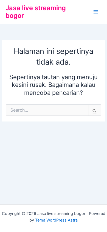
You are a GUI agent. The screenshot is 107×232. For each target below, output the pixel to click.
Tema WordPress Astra (56, 220)
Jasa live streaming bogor (35, 12)
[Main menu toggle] (96, 12)
